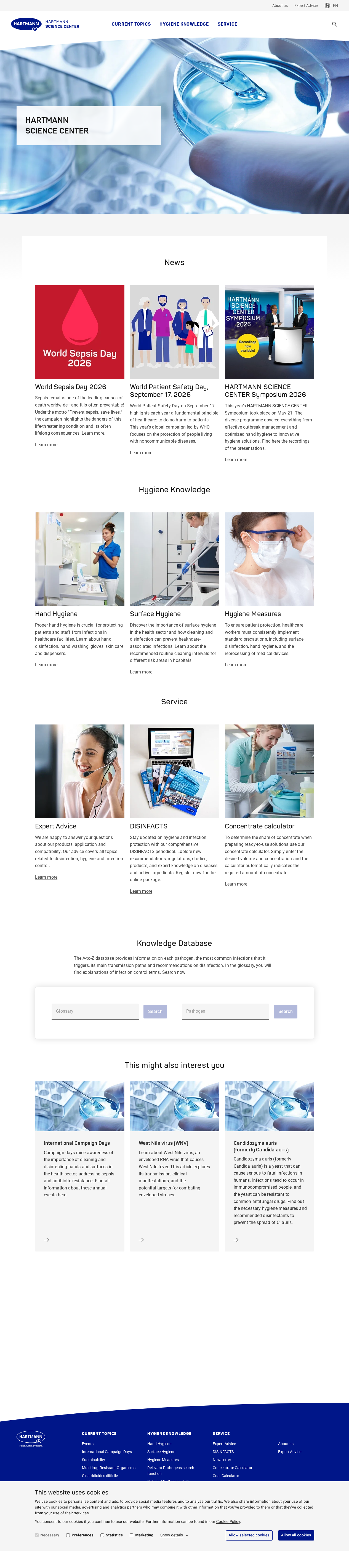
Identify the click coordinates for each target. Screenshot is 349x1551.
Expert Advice (306, 5)
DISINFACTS (223, 1452)
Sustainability (93, 1460)
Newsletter (222, 1460)
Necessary (50, 1535)
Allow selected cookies (249, 1535)
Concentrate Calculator (232, 1468)
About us (280, 5)
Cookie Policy (228, 1522)
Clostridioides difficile (100, 1476)
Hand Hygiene (159, 1444)
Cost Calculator (226, 1476)
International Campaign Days (107, 1452)
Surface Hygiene (161, 1452)
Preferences (83, 1535)
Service (227, 24)
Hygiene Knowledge (184, 24)
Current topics (131, 24)
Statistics (114, 1535)
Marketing (144, 1535)
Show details (171, 1535)
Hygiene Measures (163, 1460)
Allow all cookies (296, 1535)
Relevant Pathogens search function (170, 1471)
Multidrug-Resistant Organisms (108, 1468)
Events (88, 1444)
